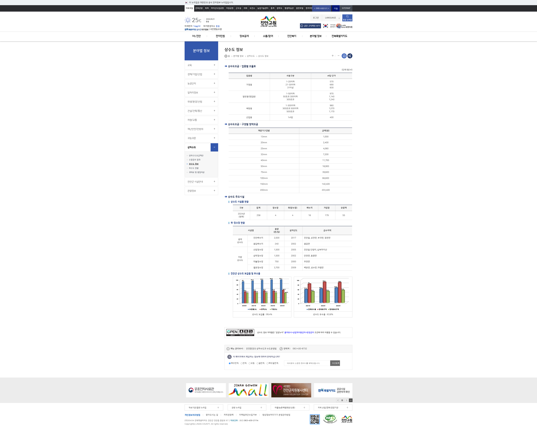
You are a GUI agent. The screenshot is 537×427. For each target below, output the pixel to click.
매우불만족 (273, 363)
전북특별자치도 (339, 36)
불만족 (262, 363)
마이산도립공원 (217, 8)
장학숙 (279, 8)
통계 (272, 8)
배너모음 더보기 (351, 400)
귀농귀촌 (192, 138)
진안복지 (291, 36)
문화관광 (199, 8)
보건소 (252, 8)
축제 (207, 8)
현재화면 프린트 (344, 55)
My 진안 (196, 36)
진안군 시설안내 (195, 182)
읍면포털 (299, 8)
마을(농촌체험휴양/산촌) (285, 408)
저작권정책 (229, 415)
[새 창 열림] (196, 29)
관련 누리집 (236, 408)
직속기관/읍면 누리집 (197, 408)
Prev (338, 400)
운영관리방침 (276, 415)
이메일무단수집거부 (248, 415)
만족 (245, 363)
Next (346, 400)
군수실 (238, 8)
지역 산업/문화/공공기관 (328, 408)
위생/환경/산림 (195, 101)
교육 (190, 65)
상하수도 (192, 147)
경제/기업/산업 (195, 74)
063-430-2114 (251, 420)
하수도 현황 (194, 168)
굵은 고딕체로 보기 (312, 26)
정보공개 (244, 36)
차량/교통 (192, 120)
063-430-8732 (300, 348)
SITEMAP (346, 8)
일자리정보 (193, 92)
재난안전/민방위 (195, 129)
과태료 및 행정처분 (197, 172)
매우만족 (235, 363)
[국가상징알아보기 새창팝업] (328, 25)
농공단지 (192, 83)
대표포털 (189, 8)
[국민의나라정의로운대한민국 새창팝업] (344, 26)
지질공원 (229, 8)
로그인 (316, 18)
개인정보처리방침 (192, 415)
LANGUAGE (330, 18)
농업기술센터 (262, 8)
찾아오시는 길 (212, 415)
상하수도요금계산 (196, 156)
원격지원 (309, 8)
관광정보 (192, 191)
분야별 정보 (316, 36)
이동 (336, 8)
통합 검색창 (347, 20)
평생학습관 (289, 8)
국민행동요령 (216, 29)
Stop (342, 400)
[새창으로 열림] (204, 390)
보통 (253, 363)
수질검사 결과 (194, 160)
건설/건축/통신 (195, 111)
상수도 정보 (194, 164)
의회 (245, 8)
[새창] (314, 419)
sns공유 (349, 55)
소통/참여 (268, 36)
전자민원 (220, 36)
